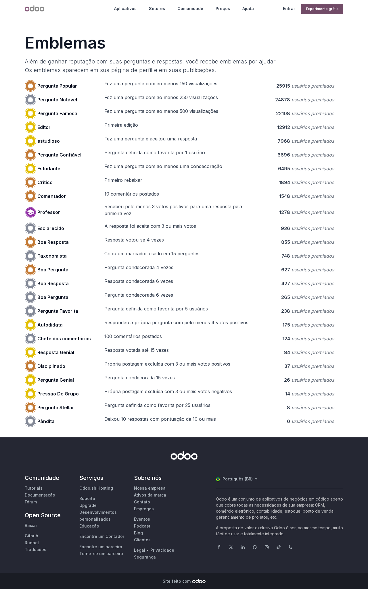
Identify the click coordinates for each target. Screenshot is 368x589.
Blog (138, 532)
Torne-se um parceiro (101, 553)
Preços (223, 8)
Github (31, 535)
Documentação (40, 495)
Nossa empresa (150, 488)
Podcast (142, 526)
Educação (89, 526)
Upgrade (88, 505)
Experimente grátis (322, 9)
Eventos (142, 519)
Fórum (31, 501)
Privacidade (162, 550)
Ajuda (248, 8)
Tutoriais (34, 488)
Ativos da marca (150, 495)
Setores (157, 8)
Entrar (289, 8)
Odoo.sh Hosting (96, 488)
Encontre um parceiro (100, 546)
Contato (142, 501)
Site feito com (177, 581)
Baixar (31, 525)
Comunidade (190, 8)
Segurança (145, 557)
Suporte (87, 498)
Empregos (144, 508)
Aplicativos (125, 8)
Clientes (142, 539)
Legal (139, 550)
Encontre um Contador (101, 536)
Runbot (32, 542)
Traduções (35, 549)
